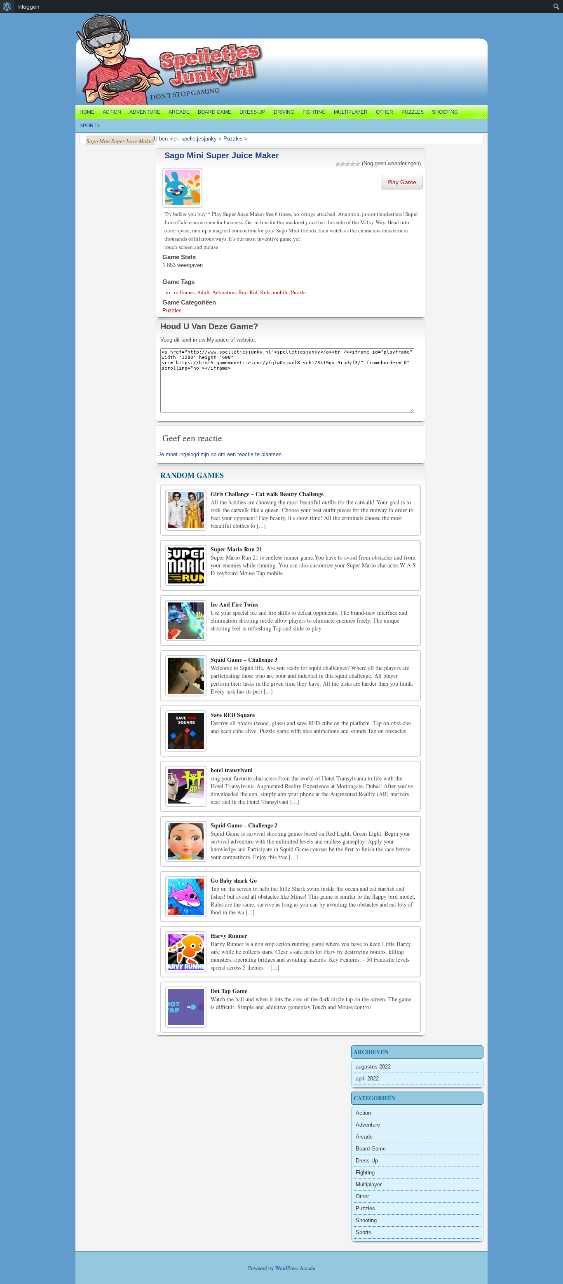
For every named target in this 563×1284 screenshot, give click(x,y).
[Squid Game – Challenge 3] (185, 675)
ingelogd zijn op (197, 454)
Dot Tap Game (229, 990)
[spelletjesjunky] (93, 22)
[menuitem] (7, 6)
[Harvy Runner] (185, 951)
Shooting (445, 112)
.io (167, 292)
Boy (242, 292)
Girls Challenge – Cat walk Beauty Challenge (267, 494)
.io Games (184, 292)
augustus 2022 (373, 1067)
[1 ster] (337, 164)
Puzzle (298, 292)
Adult (203, 292)
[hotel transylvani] (185, 786)
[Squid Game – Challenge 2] (185, 841)
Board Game (214, 112)
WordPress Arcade (295, 1268)
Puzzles (412, 112)
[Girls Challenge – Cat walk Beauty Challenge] (185, 510)
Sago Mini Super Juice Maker (221, 155)
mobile (281, 292)
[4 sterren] (352, 164)
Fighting (314, 112)
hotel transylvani (232, 770)
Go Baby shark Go (234, 880)
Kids (265, 292)
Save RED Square (233, 714)
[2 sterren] (342, 164)
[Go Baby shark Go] (185, 896)
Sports (90, 126)
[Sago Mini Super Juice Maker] (183, 186)
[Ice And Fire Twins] (185, 620)
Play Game (401, 182)
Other (384, 112)
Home (87, 112)
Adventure (144, 112)
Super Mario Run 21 (236, 549)
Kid (253, 292)
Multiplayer (351, 112)
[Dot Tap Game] (185, 1007)
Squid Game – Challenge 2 (244, 825)
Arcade (179, 112)
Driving (284, 112)
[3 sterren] (347, 164)
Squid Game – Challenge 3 (244, 659)
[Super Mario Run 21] (185, 565)
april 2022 (367, 1078)
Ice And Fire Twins (234, 604)
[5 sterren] (357, 164)
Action (112, 112)
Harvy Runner (229, 935)
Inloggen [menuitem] (28, 6)
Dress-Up (252, 112)
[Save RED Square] (185, 731)
